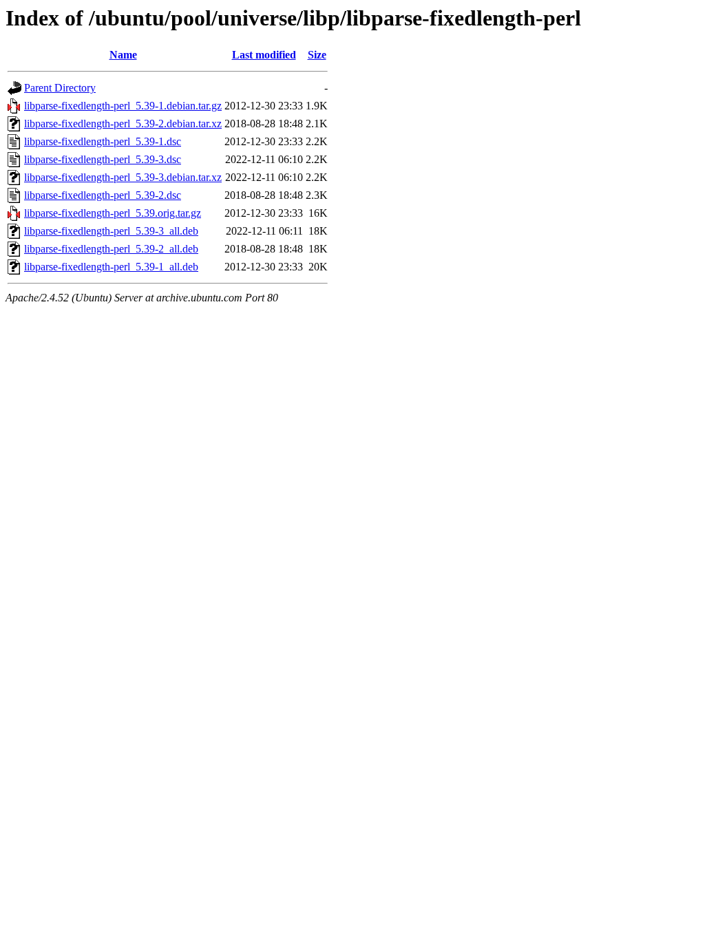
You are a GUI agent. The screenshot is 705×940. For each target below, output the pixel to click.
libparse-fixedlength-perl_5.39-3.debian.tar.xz (123, 177)
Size (317, 55)
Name (123, 55)
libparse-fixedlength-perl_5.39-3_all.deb (111, 231)
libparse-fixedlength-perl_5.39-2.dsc (102, 195)
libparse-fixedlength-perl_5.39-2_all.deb (111, 249)
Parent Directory (60, 88)
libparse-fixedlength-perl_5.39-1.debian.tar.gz (123, 105)
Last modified (264, 55)
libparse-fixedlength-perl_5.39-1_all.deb (111, 267)
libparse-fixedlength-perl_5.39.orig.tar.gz (112, 213)
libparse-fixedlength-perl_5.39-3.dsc (102, 159)
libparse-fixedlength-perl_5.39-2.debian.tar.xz (123, 123)
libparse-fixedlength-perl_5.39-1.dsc (102, 141)
